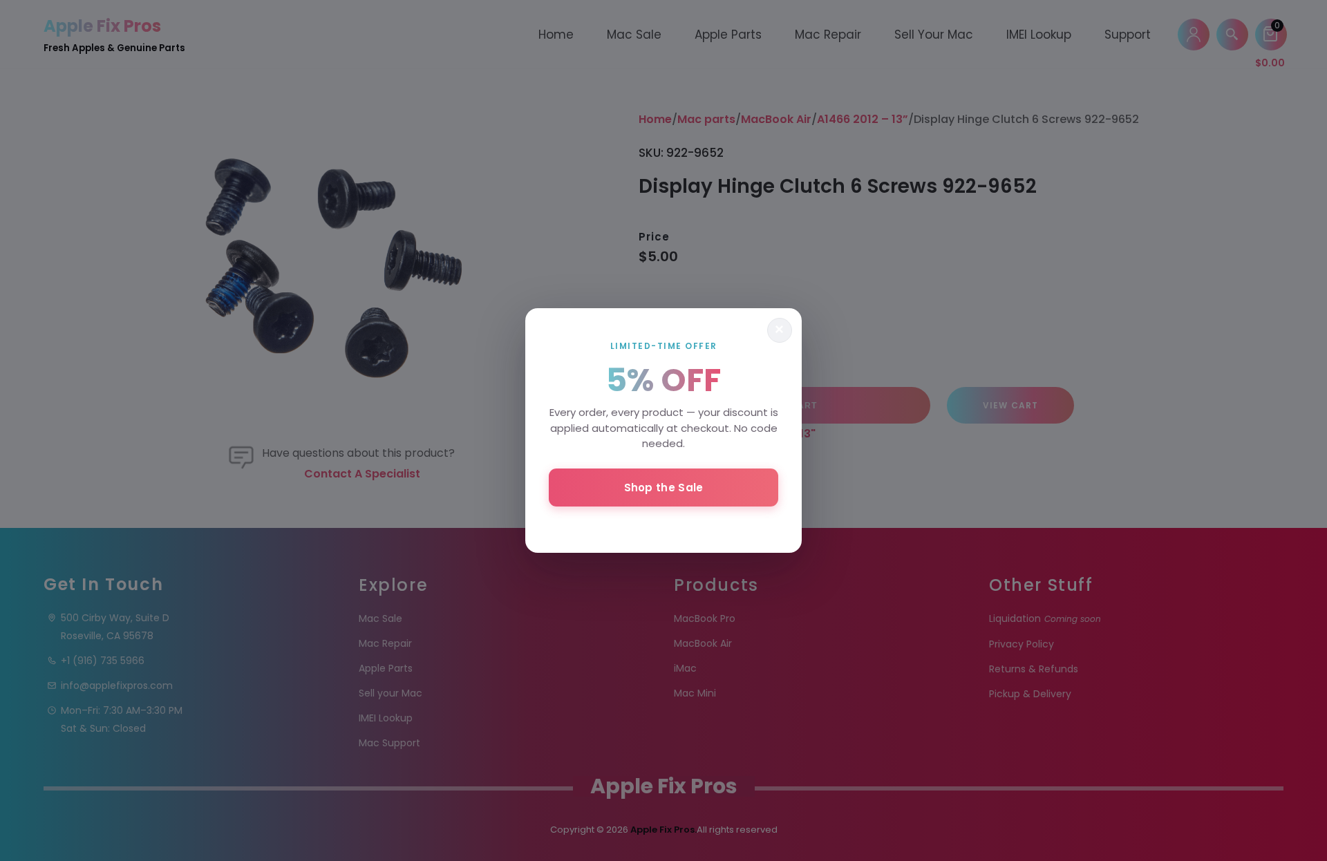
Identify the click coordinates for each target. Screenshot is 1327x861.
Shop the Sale (664, 487)
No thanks (663, 524)
